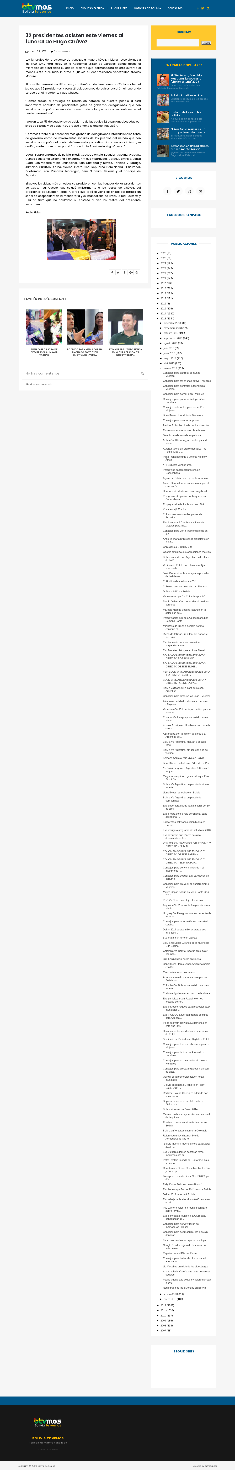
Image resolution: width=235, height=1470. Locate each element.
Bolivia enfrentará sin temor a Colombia (185, 1130)
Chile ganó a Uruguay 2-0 (177, 546)
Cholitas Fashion (92, 8)
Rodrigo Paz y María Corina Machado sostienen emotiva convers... (85, 352)
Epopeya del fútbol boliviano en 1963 (183, 504)
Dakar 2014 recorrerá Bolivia (179, 1194)
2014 (164, 313)
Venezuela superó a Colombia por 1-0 (184, 596)
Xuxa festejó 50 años (175, 509)
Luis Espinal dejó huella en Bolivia (182, 958)
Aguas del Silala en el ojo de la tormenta (185, 478)
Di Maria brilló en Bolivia (176, 591)
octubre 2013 (171, 332)
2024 (164, 263)
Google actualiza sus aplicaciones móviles (187, 551)
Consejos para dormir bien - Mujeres (183, 393)
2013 (164, 318)
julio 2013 (169, 348)
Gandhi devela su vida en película (182, 435)
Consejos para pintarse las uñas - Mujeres (187, 695)
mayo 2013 (170, 358)
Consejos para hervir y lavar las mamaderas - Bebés (181, 1225)
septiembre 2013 (173, 338)
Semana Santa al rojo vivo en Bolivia (183, 757)
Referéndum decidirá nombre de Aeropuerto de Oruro (181, 1137)
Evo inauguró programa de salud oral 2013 (187, 830)
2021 (164, 278)
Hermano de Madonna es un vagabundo (185, 491)
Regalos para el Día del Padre (180, 1253)
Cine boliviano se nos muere (179, 972)
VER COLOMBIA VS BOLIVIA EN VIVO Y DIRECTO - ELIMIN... (187, 845)
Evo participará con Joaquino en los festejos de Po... (183, 1000)
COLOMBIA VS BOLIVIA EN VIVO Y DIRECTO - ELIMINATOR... (184, 861)
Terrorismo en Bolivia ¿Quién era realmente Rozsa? (190, 147)
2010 (164, 1315)
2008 (164, 1325)
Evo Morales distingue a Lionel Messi (184, 650)
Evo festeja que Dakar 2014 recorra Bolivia (187, 1189)
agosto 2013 (171, 343)
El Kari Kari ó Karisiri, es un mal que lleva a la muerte (188, 130)
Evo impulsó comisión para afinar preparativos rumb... (181, 644)
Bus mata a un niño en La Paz (180, 937)
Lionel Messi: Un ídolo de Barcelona (183, 415)
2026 (164, 253)
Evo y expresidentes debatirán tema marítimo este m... (183, 1153)
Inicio (70, 8)
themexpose (211, 1465)
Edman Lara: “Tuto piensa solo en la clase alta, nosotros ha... (125, 352)
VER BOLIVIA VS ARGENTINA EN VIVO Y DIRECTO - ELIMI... (186, 673)
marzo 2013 (171, 368)
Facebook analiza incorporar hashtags (184, 1240)
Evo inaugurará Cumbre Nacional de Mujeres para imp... (183, 524)
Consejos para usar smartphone (181, 420)
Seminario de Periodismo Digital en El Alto (186, 1039)
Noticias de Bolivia (147, 8)
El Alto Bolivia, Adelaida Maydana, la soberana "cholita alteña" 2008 (186, 78)
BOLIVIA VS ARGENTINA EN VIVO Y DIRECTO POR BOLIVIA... (184, 657)
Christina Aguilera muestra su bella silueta (186, 993)
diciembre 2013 (172, 323)
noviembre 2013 (173, 327)
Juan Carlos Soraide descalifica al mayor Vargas (44, 352)
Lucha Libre (119, 8)
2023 (164, 268)
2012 (164, 1305)
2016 (164, 303)
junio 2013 (170, 353)
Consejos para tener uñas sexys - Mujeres (187, 380)
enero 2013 (170, 1299)
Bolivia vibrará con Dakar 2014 (180, 1109)
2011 (163, 1310)
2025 (164, 258)
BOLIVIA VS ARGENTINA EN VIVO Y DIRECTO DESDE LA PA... (184, 681)
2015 (164, 308)
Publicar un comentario (39, 384)
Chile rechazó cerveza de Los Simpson (185, 586)
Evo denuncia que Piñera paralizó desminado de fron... (182, 837)
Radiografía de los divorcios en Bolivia (184, 1287)
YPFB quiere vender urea (177, 464)
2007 (164, 1330)
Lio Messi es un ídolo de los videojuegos (185, 1266)
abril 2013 (169, 363)
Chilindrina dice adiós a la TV (179, 581)
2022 (164, 273)
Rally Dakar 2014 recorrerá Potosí (182, 1184)
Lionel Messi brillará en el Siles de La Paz (186, 763)
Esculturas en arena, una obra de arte (184, 430)
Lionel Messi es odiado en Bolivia (181, 792)
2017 (164, 298)
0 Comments (62, 51)
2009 (164, 1320)
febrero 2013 (171, 1294)
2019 (164, 288)
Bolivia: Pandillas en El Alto (188, 95)
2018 (164, 293)
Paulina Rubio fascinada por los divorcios (186, 425)
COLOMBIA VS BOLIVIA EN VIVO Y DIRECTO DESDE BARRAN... (184, 853)
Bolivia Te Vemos (46, 1465)
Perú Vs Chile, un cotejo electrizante (183, 900)
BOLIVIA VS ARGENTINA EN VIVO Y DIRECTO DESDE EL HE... (184, 665)
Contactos (175, 8)
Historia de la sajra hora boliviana (187, 113)
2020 (164, 283)
